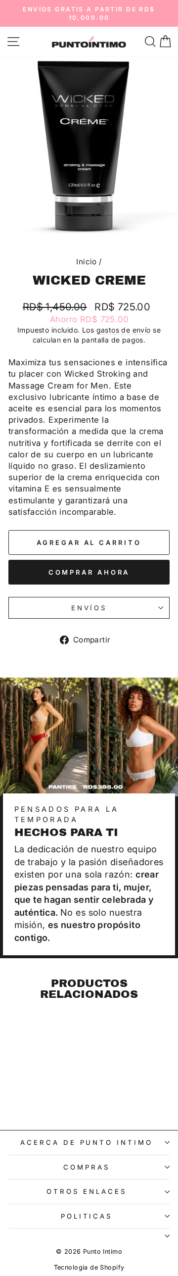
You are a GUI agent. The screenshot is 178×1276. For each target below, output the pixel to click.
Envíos (89, 608)
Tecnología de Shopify (89, 1267)
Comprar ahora (89, 572)
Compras (86, 1167)
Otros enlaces (86, 1191)
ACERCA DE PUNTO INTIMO (86, 1142)
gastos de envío (123, 330)
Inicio (86, 261)
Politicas (87, 1216)
